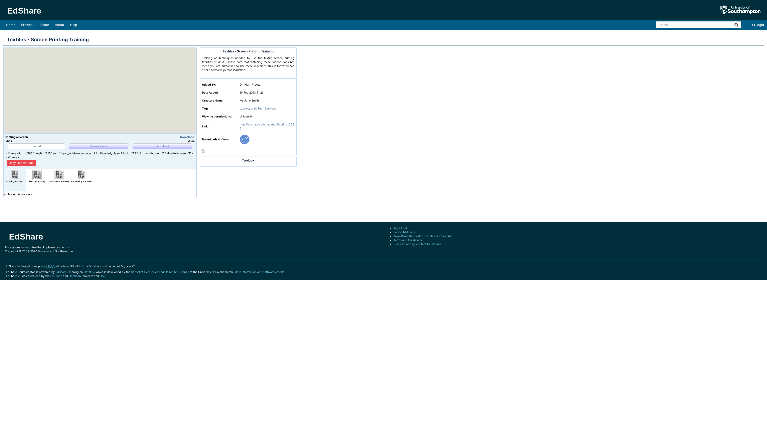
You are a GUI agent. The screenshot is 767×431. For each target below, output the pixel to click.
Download (187, 137)
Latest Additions (404, 232)
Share (44, 25)
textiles (244, 108)
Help (73, 25)
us (68, 247)
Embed (36, 146)
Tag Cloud (400, 228)
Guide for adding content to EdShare (417, 244)
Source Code (98, 146)
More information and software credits (259, 272)
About (59, 25)
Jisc (102, 276)
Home (10, 25)
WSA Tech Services (263, 108)
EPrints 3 (89, 272)
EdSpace (56, 276)
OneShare (75, 276)
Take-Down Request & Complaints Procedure (422, 236)
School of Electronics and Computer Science (160, 272)
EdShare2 (62, 272)
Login (759, 25)
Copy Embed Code (21, 163)
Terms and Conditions (407, 240)
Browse (26, 25)
